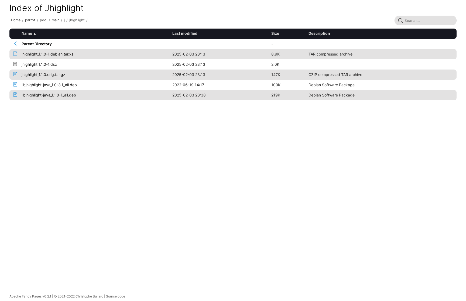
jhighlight (77, 20)
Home (15, 20)
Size (275, 33)
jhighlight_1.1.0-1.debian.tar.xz (48, 54)
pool (43, 20)
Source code (115, 296)
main (55, 20)
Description (319, 33)
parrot (30, 20)
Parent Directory (37, 43)
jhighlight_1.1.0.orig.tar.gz (43, 74)
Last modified (184, 33)
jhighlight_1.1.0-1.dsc (39, 64)
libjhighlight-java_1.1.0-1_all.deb (49, 95)
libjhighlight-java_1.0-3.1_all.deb (49, 84)
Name (27, 33)
